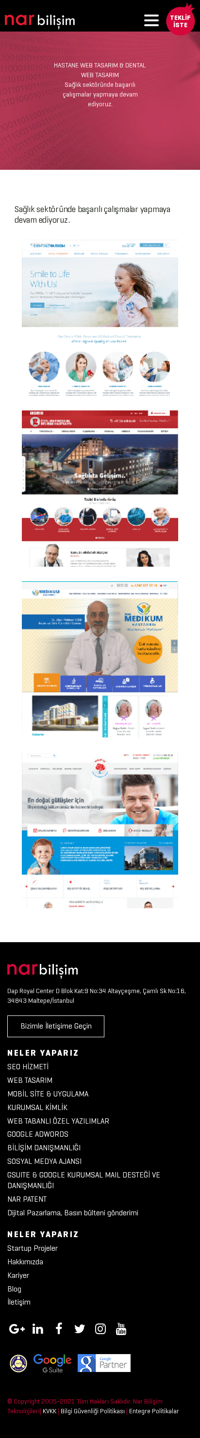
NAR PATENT (27, 1199)
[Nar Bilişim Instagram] (100, 1327)
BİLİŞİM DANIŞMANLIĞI (44, 1147)
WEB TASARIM (29, 1080)
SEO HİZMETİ (28, 1066)
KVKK (49, 1411)
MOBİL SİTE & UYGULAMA (47, 1093)
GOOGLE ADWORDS (37, 1134)
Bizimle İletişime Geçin (56, 1025)
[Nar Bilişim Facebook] (58, 1327)
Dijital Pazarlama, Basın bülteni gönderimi (72, 1212)
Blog (14, 1288)
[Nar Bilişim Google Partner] (104, 1362)
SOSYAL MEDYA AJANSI (44, 1161)
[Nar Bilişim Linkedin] (38, 1327)
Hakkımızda (25, 1261)
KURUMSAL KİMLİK (37, 1107)
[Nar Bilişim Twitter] (79, 1327)
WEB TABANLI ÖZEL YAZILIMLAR (58, 1121)
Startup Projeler (32, 1248)
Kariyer (18, 1275)
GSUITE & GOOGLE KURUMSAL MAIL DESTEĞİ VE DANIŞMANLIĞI (83, 1180)
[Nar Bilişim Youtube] (121, 1327)
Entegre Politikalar (154, 1411)
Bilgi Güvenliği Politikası (93, 1411)
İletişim (19, 1302)
